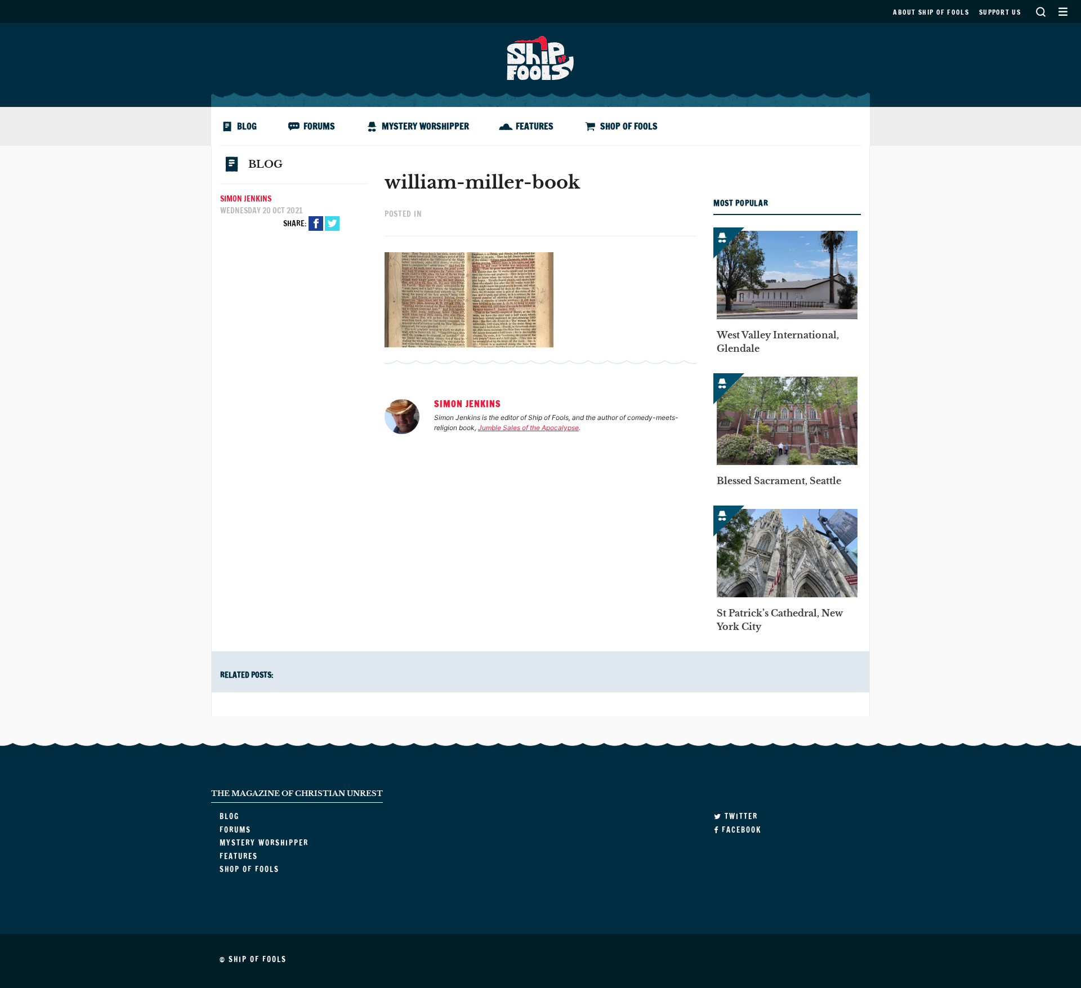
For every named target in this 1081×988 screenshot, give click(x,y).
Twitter (332, 223)
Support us (1000, 12)
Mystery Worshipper (425, 126)
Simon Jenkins (245, 198)
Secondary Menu (1063, 11)
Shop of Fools (629, 126)
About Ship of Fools (931, 12)
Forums (319, 126)
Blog (247, 126)
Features (534, 126)
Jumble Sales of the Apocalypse (528, 427)
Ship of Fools (540, 57)
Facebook (316, 223)
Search (1040, 11)
